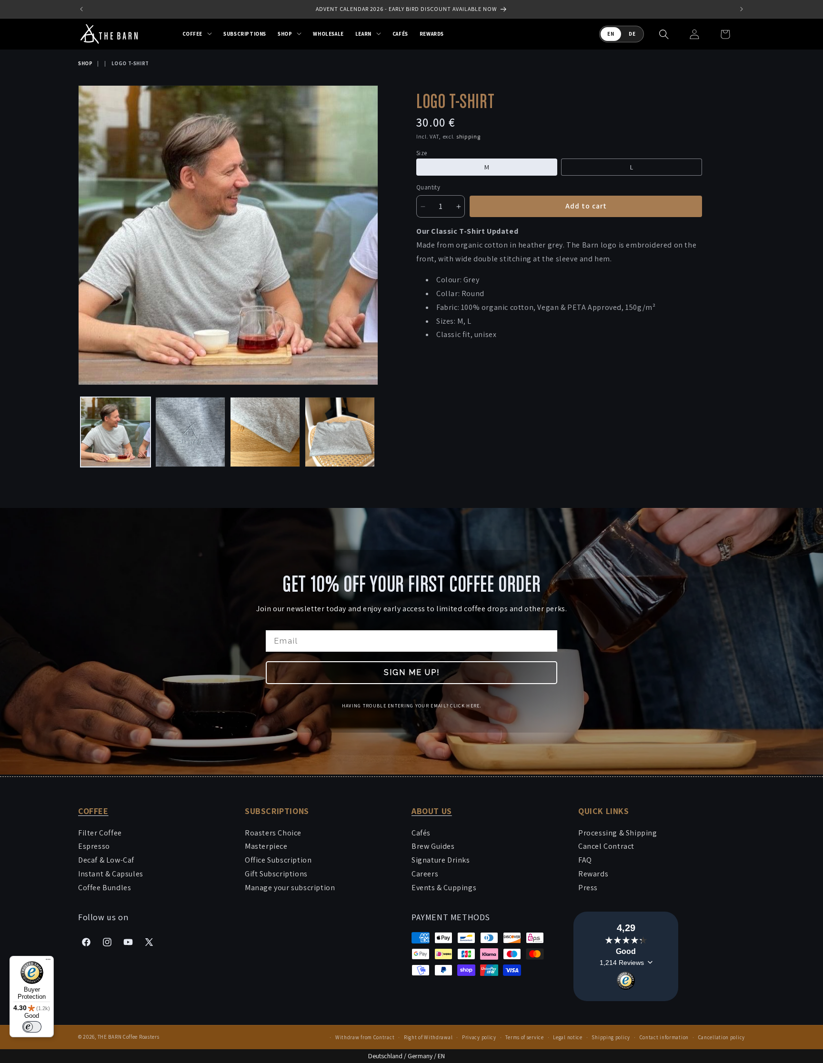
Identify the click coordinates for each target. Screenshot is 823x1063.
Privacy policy (479, 1037)
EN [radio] (610, 33)
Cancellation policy (721, 1037)
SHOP (85, 63)
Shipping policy (611, 1037)
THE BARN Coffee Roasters (129, 1036)
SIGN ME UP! (412, 672)
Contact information (664, 1037)
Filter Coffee (100, 833)
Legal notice (567, 1037)
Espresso (94, 846)
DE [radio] (632, 33)
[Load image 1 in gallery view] (115, 432)
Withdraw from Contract (364, 1037)
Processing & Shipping (617, 833)
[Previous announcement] (81, 9)
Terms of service (524, 1037)
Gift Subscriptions (276, 874)
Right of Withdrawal (428, 1037)
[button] (197, 34)
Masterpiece (266, 846)
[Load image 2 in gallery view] (190, 432)
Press (588, 888)
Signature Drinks (441, 860)
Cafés (421, 833)
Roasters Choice (273, 833)
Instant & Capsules (110, 874)
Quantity (428, 188)
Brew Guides (433, 846)
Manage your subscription (290, 888)
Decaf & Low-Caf (106, 860)
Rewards (593, 874)
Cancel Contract (606, 846)
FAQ (585, 860)
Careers (425, 874)
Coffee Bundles (104, 888)
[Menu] (48, 961)
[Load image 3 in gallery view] (265, 432)
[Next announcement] (741, 9)
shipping (468, 136)
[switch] (31, 1027)
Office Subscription (278, 860)
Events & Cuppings (444, 888)
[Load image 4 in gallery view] (340, 432)
